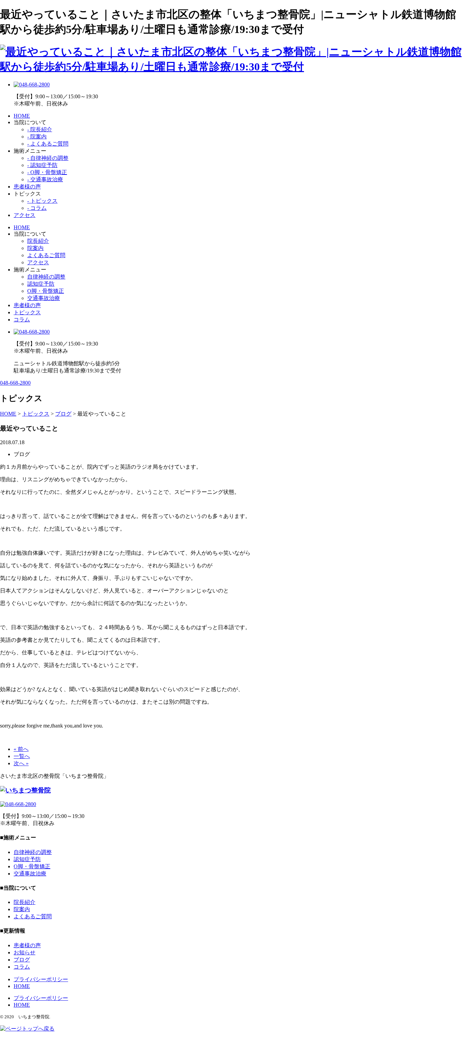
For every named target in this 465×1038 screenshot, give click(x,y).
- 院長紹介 (39, 129)
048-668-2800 (15, 383)
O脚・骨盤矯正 (45, 291)
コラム (22, 319)
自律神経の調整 (46, 277)
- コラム (37, 208)
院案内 (35, 248)
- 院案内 (37, 136)
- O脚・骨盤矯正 (47, 172)
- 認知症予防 (42, 165)
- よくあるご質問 (47, 144)
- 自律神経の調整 (47, 158)
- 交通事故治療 (45, 179)
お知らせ (24, 952)
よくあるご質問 (46, 255)
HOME (22, 116)
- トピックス (42, 201)
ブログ (22, 959)
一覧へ (22, 756)
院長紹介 (38, 241)
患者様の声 (27, 186)
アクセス (24, 215)
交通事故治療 (43, 298)
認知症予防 (40, 284)
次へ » (21, 763)
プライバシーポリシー (41, 979)
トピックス (27, 312)
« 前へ (21, 749)
